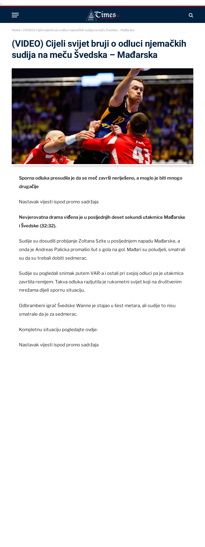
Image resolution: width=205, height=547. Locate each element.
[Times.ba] (102, 15)
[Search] (190, 15)
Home (16, 30)
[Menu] (15, 15)
